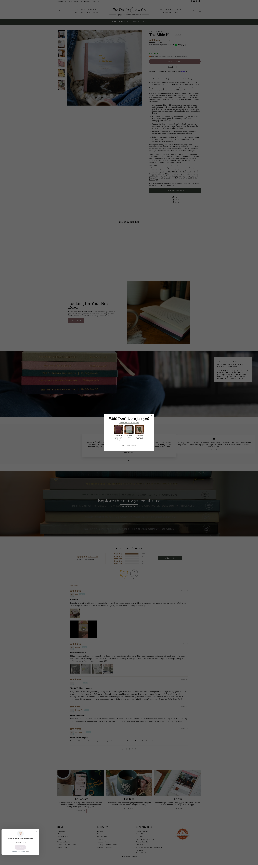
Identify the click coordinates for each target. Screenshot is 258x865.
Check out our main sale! (129, 423)
